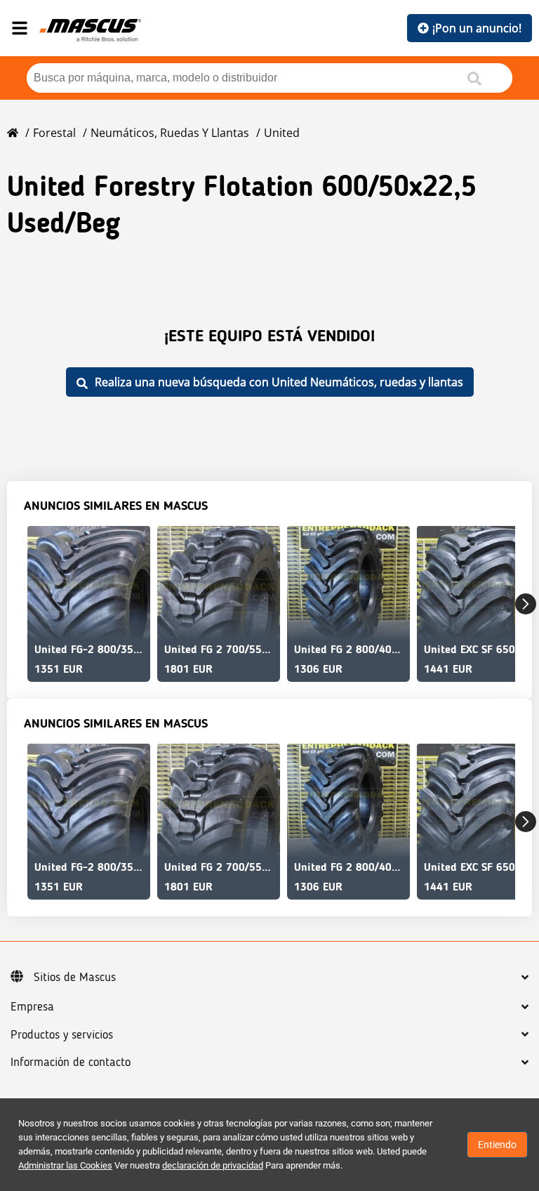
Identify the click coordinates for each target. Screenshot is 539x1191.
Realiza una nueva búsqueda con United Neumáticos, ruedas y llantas (279, 382)
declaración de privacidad (212, 1165)
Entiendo (497, 1144)
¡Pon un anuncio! (476, 28)
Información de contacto (71, 1062)
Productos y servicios (62, 1035)
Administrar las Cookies (65, 1165)
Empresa (32, 1007)
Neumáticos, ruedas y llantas (170, 132)
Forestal (54, 132)
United (282, 132)
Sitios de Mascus (75, 977)
